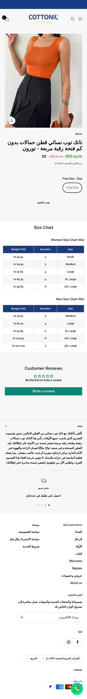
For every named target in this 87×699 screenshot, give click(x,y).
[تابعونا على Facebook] (77, 642)
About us (76, 583)
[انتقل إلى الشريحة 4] (38, 505)
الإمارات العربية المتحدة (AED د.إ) (63, 658)
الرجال (78, 539)
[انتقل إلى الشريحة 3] (41, 505)
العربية (33, 658)
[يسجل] (22, 617)
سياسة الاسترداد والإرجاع (24, 539)
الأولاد (78, 546)
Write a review (43, 391)
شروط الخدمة (31, 546)
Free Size (72, 187)
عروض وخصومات (71, 575)
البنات (78, 553)
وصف (79, 426)
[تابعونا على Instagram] (68, 642)
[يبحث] (72, 19)
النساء (78, 531)
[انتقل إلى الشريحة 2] (45, 505)
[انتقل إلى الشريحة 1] (49, 505)
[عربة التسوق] (7, 19)
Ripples (77, 568)
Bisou (78, 134)
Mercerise (75, 561)
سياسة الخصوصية (29, 531)
